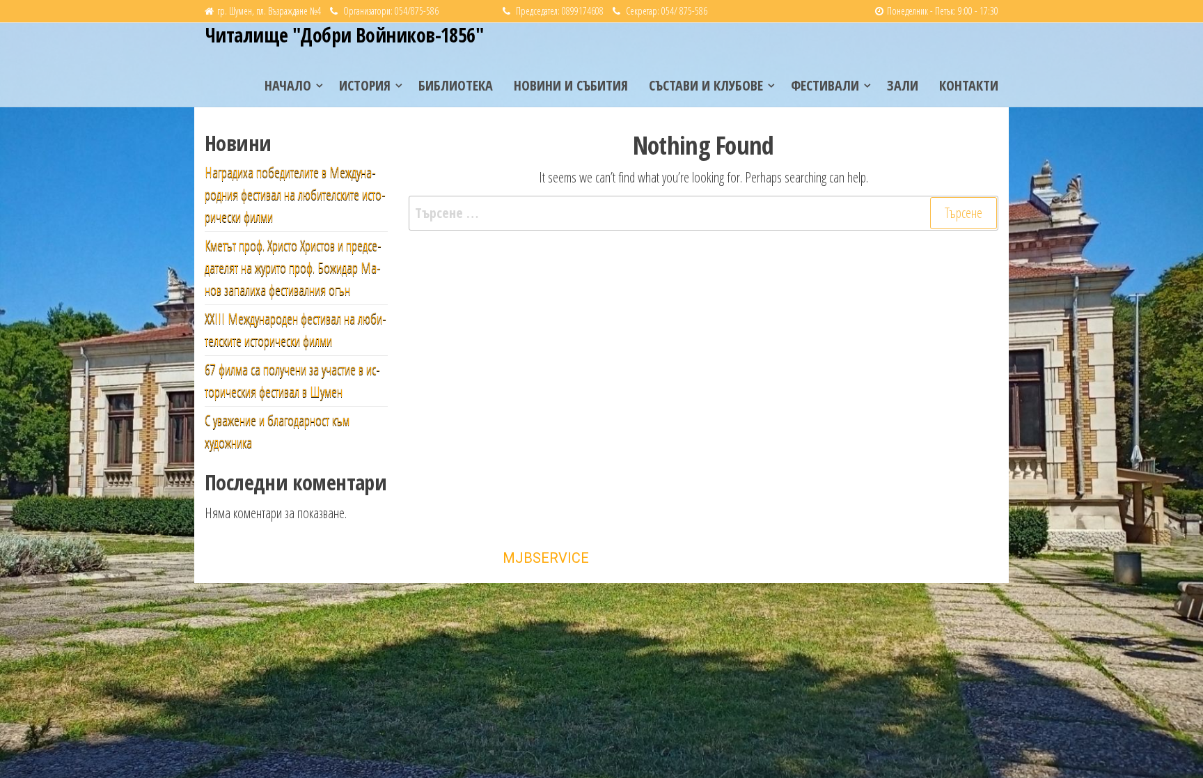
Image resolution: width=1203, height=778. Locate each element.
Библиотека (455, 85)
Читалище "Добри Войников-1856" (344, 35)
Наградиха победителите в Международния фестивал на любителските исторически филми (295, 194)
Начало (288, 85)
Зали (902, 85)
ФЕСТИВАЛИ (825, 85)
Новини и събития (571, 85)
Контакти (968, 85)
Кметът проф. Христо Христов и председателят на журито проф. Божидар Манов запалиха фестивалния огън (293, 267)
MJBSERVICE (546, 558)
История (365, 85)
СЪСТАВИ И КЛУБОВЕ (706, 85)
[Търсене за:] (704, 213)
